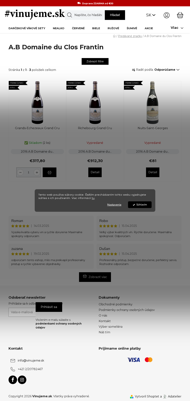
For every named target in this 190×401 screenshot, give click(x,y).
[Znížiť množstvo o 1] (20, 171)
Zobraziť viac (98, 277)
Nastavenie (114, 205)
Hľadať (115, 15)
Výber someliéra (110, 326)
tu (93, 198)
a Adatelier (170, 396)
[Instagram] (22, 380)
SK (148, 15)
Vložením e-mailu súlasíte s (59, 323)
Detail (95, 172)
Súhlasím (141, 204)
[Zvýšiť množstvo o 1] (37, 171)
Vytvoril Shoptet (147, 396)
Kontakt (105, 321)
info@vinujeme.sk (31, 360)
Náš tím (104, 332)
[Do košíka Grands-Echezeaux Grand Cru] (49, 172)
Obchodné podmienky (115, 304)
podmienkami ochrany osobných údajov (59, 325)
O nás (103, 315)
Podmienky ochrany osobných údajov (127, 310)
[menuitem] (27, 28)
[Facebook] (13, 380)
